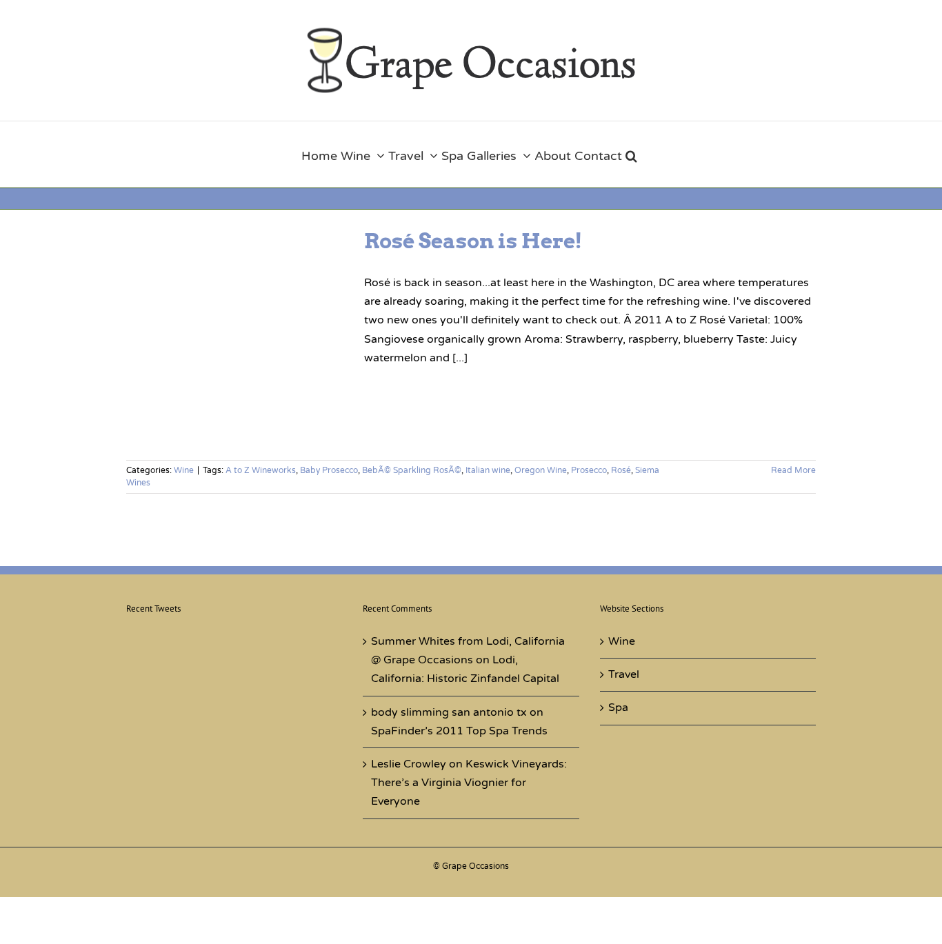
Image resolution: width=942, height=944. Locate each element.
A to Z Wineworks (261, 470)
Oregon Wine (540, 470)
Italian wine (487, 470)
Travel (623, 674)
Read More (793, 470)
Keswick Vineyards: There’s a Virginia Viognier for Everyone (469, 782)
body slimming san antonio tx (449, 712)
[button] (631, 154)
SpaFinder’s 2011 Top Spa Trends (459, 731)
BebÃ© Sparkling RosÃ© (411, 470)
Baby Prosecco (329, 470)
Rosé (621, 470)
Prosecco (589, 470)
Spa (618, 707)
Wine (184, 470)
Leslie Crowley (408, 764)
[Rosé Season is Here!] (236, 335)
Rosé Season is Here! (473, 240)
